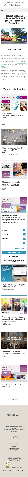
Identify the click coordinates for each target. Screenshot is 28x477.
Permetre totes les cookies (14, 252)
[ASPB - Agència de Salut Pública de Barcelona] (14, 415)
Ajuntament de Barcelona (14, 448)
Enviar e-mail (14, 431)
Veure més (14, 399)
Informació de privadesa (14, 439)
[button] (2, 10)
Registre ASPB (14, 436)
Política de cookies (14, 442)
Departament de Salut (14, 449)
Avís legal (14, 441)
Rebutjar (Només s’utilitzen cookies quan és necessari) (14, 261)
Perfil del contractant (14, 438)
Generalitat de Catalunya (14, 450)
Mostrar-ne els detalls (18, 248)
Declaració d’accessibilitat (14, 443)
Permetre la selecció (14, 256)
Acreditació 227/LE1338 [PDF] (14, 459)
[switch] (24, 234)
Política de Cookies (19, 224)
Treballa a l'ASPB (14, 437)
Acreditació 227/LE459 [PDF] (14, 460)
